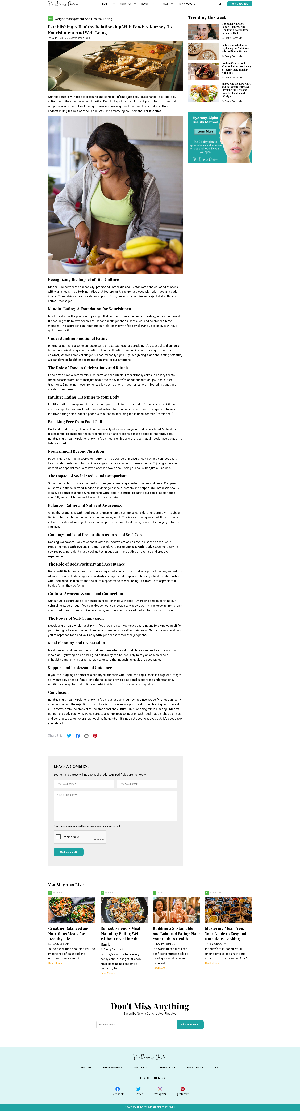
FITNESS (164, 4)
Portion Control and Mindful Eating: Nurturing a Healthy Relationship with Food (236, 68)
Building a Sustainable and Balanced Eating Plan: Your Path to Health (176, 934)
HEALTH (106, 4)
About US (86, 1068)
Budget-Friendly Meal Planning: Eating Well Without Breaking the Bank (120, 936)
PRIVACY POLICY (195, 1068)
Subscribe (241, 4)
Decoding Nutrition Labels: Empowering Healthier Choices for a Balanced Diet (235, 28)
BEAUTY (145, 4)
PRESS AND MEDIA (112, 1068)
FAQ (217, 1068)
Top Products (186, 4)
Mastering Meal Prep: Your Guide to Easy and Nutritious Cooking (225, 934)
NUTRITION (125, 4)
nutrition (60, 892)
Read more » (55, 963)
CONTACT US (141, 1068)
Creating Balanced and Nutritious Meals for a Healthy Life (69, 934)
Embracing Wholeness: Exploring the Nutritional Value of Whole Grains (236, 48)
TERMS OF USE (167, 1068)
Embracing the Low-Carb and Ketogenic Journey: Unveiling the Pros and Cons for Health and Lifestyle (236, 90)
